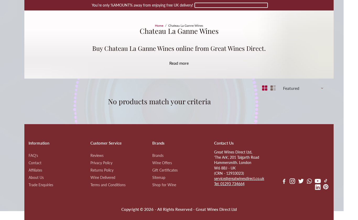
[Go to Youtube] (317, 181)
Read (173, 62)
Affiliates (35, 170)
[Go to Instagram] (292, 181)
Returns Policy (101, 170)
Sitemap (158, 177)
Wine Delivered (102, 177)
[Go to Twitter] (301, 181)
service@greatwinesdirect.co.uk (239, 179)
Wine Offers (162, 163)
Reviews (97, 155)
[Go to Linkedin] (317, 187)
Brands (158, 155)
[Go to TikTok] (325, 181)
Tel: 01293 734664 (229, 184)
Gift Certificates (165, 170)
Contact (35, 163)
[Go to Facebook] (284, 181)
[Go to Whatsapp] (309, 181)
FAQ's (33, 155)
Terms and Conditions (108, 185)
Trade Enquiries (41, 185)
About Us (36, 177)
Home (159, 26)
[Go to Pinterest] (325, 187)
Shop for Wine (164, 185)
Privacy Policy (101, 163)
